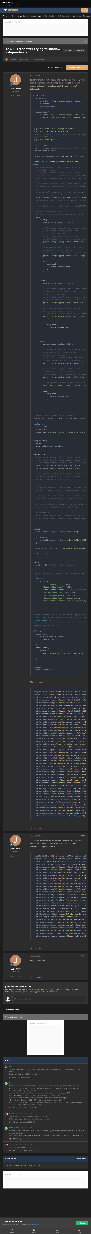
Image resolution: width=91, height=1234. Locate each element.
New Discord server (14, 1017)
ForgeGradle (39, 59)
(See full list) (81, 1159)
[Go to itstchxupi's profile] (6, 1083)
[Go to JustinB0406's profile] (6, 59)
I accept (83, 1223)
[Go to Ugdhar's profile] (6, 1066)
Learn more (4, 4)
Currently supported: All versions (19, 41)
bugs (11, 1066)
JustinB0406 (13, 59)
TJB (13, 1138)
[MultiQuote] (31, 828)
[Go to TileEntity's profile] (6, 1114)
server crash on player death (20, 1113)
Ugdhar (14, 1077)
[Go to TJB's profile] (6, 1128)
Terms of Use (34, 1225)
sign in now (54, 989)
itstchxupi (15, 1108)
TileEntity (15, 1122)
